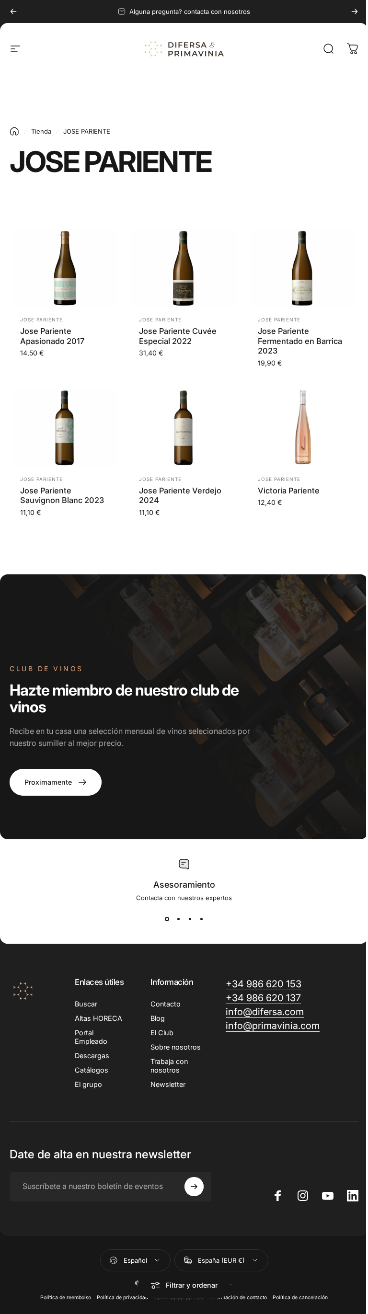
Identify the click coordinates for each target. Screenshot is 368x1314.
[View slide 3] (190, 919)
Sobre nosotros (175, 1047)
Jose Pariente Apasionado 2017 (52, 336)
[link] (56, 782)
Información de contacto (238, 1297)
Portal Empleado (91, 1036)
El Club (161, 1032)
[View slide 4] (201, 919)
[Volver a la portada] (14, 131)
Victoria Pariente (289, 490)
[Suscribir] (194, 1186)
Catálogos (91, 1070)
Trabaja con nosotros (169, 1065)
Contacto (165, 1004)
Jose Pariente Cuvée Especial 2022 (178, 336)
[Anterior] (13, 11)
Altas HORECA (98, 1018)
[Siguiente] (354, 11)
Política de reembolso (65, 1297)
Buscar (86, 1004)
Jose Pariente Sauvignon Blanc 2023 (62, 495)
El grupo (88, 1084)
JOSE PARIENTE (41, 319)
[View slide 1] (166, 919)
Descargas (92, 1055)
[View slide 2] (178, 919)
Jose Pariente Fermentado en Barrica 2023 (300, 340)
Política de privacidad (122, 1297)
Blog (157, 1018)
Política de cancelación (300, 1297)
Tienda (41, 131)
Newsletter (167, 1084)
